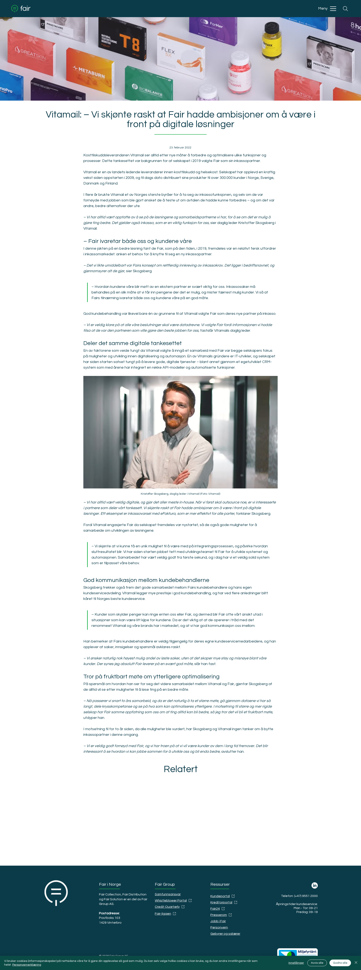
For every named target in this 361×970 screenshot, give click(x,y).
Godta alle (340, 962)
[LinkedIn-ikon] (314, 885)
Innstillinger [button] (296, 962)
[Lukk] (355, 963)
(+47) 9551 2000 (306, 896)
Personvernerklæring (26, 964)
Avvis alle (317, 962)
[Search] (345, 8)
